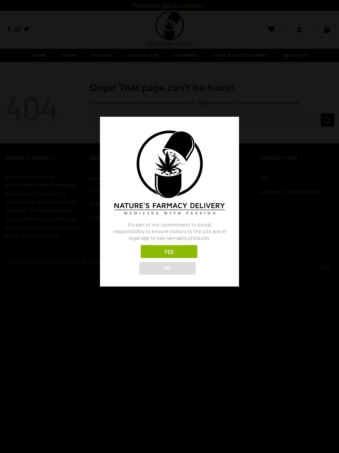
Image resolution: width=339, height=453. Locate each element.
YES (168, 251)
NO (167, 268)
